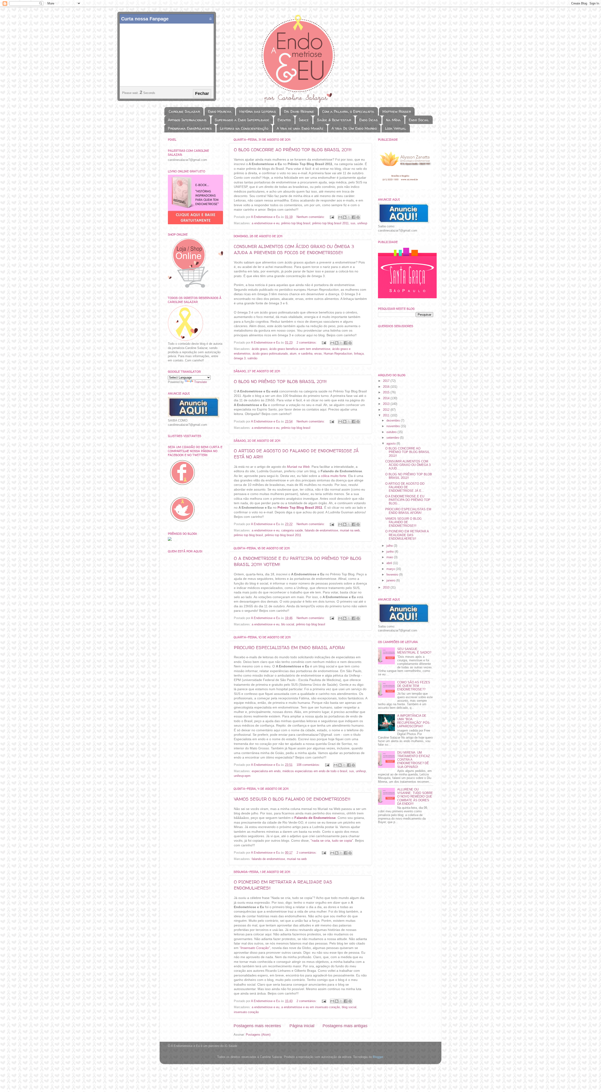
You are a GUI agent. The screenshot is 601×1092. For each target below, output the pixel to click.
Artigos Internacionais (187, 119)
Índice (304, 119)
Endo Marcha (219, 111)
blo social (287, 624)
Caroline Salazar (184, 111)
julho (390, 545)
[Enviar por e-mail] (340, 217)
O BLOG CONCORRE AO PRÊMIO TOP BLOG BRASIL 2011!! (293, 150)
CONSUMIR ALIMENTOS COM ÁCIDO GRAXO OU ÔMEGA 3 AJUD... (408, 465)
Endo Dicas (368, 119)
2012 (386, 409)
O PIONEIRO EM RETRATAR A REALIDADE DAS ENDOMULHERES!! (407, 535)
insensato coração (246, 1012)
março (391, 569)
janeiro (391, 580)
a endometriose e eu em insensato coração (310, 1007)
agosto (391, 443)
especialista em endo (266, 771)
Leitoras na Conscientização (244, 128)
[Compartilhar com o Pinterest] (358, 217)
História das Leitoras (257, 111)
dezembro (393, 420)
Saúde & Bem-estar (334, 119)
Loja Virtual (395, 128)
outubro (391, 432)
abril (389, 563)
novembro (393, 426)
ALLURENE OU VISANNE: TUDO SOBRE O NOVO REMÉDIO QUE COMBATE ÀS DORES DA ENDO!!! (415, 796)
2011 (386, 415)
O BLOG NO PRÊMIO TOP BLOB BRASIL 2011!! (280, 381)
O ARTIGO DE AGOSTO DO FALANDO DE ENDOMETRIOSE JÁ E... (404, 487)
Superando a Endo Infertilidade (242, 119)
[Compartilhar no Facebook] (353, 217)
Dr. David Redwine (299, 111)
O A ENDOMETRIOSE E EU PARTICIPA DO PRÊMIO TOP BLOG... (407, 500)
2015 (386, 392)
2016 (386, 386)
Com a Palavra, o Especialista (348, 111)
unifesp (362, 223)
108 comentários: (309, 765)
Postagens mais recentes (257, 1025)
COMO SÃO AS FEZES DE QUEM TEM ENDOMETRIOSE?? (413, 686)
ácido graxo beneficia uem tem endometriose (299, 349)
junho (390, 551)
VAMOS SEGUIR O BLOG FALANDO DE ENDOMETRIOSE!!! (292, 799)
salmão (252, 358)
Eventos (284, 119)
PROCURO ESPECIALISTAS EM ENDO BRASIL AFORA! (289, 648)
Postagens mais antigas (345, 1025)
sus (353, 223)
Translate (200, 382)
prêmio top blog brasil (295, 223)
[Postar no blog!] (344, 217)
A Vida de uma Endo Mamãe (300, 128)
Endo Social (419, 119)
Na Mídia (393, 119)
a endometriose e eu (265, 223)
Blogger (378, 1057)
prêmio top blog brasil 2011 (330, 223)
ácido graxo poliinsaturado (270, 353)
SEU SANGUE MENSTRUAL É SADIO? (414, 650)
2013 (386, 404)
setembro (393, 437)
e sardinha (305, 353)
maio (390, 557)
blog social (349, 1007)
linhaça (359, 353)
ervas (318, 353)
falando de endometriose (321, 530)
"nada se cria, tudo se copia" (332, 840)
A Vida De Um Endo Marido (354, 128)
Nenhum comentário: (311, 217)
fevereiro (392, 574)
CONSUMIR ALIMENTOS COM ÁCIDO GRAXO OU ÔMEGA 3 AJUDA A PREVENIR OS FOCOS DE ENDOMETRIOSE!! (294, 250)
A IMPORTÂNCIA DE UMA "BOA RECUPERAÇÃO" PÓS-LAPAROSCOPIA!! (413, 721)
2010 (386, 587)
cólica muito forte (333, 476)
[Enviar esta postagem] (331, 217)
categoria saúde (292, 530)
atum (293, 353)
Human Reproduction (338, 353)
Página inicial (301, 1025)
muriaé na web (350, 530)
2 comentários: (307, 342)
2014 (386, 398)
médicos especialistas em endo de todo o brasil (314, 771)
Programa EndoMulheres (190, 128)
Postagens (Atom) (258, 1034)
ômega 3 (240, 358)
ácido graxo (259, 349)
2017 (386, 381)
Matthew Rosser (396, 111)
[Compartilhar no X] (349, 217)
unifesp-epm (242, 776)
